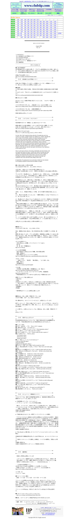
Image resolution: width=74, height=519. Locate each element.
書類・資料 (40, 13)
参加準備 (14, 13)
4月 (28, 19)
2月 (22, 19)
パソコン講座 (32, 10)
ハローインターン (23, 9)
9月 (44, 21)
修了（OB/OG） (31, 13)
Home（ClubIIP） (15, 3)
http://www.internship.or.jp (48, 514)
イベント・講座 (15, 9)
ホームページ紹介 (15, 10)
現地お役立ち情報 (40, 10)
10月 (47, 21)
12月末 (59, 33)
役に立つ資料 (48, 13)
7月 (38, 19)
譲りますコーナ (58, 9)
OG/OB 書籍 (48, 9)
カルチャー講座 (23, 10)
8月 (41, 21)
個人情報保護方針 (58, 6)
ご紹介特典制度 (58, 10)
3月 (25, 19)
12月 (55, 21)
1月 (18, 19)
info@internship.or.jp (50, 513)
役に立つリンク (40, 9)
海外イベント (32, 9)
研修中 (22, 12)
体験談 (58, 13)
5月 (32, 19)
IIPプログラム (28, 1)
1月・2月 (19, 33)
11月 (51, 21)
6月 (35, 19)
